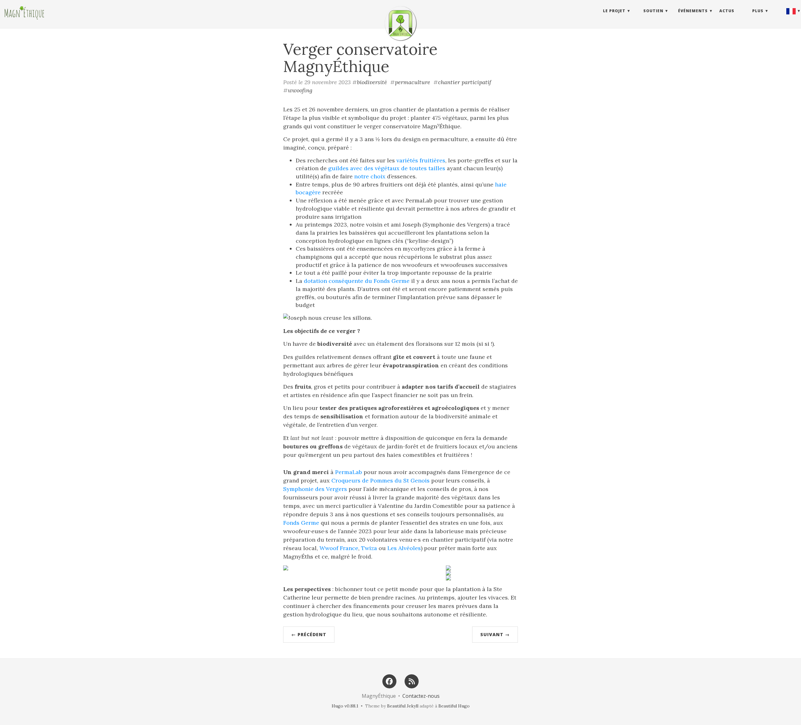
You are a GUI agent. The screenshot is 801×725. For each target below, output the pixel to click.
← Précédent (308, 634)
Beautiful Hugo (454, 706)
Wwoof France (338, 548)
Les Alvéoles (404, 548)
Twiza (369, 548)
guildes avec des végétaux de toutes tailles (386, 168)
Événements (693, 10)
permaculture (412, 82)
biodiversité (372, 82)
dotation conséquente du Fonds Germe (357, 280)
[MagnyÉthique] (400, 23)
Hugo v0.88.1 (345, 706)
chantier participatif (464, 82)
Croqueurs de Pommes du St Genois (380, 480)
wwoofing (300, 90)
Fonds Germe (301, 522)
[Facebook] (389, 680)
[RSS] (412, 680)
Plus (757, 10)
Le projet (614, 10)
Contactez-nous (421, 695)
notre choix (369, 176)
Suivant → (495, 634)
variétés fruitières (420, 160)
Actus (726, 10)
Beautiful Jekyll (402, 706)
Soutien (653, 10)
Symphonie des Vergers (315, 489)
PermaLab (348, 472)
